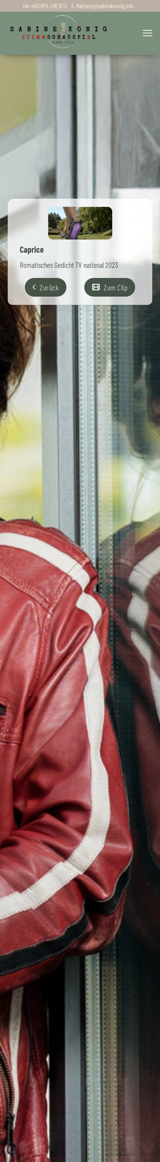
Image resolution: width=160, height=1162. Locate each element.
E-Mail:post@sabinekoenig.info (102, 5)
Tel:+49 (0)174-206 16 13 (45, 5)
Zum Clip (115, 287)
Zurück (49, 287)
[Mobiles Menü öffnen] (147, 33)
